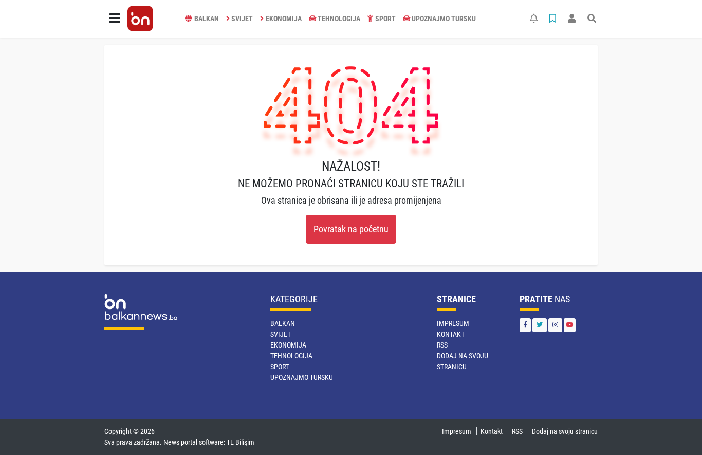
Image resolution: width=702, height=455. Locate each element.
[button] (114, 18)
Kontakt (451, 334)
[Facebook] (525, 325)
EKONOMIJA (284, 18)
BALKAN (206, 18)
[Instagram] (555, 325)
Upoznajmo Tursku (444, 18)
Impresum (453, 323)
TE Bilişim (240, 442)
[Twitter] (539, 325)
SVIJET (242, 18)
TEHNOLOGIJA (339, 18)
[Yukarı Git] (675, 429)
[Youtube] (570, 325)
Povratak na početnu (351, 229)
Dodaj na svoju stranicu (565, 431)
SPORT (385, 18)
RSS (442, 345)
